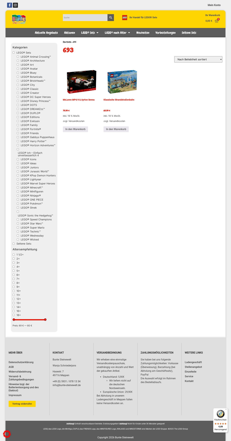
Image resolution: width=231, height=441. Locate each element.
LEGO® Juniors (30, 167)
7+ (18, 278)
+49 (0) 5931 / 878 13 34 (66, 381)
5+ (18, 270)
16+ (18, 311)
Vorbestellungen (166, 33)
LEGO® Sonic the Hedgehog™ (35, 215)
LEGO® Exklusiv (30, 121)
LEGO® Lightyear (31, 179)
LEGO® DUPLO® (30, 113)
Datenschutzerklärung (21, 362)
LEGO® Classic (29, 88)
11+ (18, 295)
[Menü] (226, 410)
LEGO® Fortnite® (31, 129)
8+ (18, 282)
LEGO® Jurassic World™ (35, 171)
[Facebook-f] (9, 5)
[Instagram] (15, 5)
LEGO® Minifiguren (32, 191)
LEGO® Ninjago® (31, 195)
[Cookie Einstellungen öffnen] (7, 436)
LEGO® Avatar (29, 68)
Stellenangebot (193, 366)
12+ (18, 298)
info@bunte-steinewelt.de (67, 385)
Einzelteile (190, 371)
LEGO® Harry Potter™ (33, 141)
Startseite (67, 42)
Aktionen (69, 33)
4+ (18, 266)
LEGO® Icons (28, 159)
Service (189, 376)
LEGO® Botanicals (31, 76)
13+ (18, 303)
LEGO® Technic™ (31, 231)
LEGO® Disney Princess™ (35, 101)
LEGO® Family (29, 125)
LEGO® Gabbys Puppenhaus (37, 137)
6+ (18, 274)
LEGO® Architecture (33, 60)
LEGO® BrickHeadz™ (33, 80)
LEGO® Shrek (29, 207)
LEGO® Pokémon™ (32, 203)
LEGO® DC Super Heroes (36, 96)
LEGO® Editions (30, 117)
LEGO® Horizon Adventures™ (38, 145)
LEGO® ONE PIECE (32, 199)
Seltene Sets (189, 33)
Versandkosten (76, 121)
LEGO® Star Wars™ (32, 223)
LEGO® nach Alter (115, 33)
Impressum (15, 395)
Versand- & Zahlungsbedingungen (21, 378)
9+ (18, 286)
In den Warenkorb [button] (75, 129)
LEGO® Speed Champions (36, 219)
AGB (11, 366)
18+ (18, 315)
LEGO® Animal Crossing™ (36, 56)
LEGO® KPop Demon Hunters (38, 175)
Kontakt (189, 381)
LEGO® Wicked (30, 239)
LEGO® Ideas (28, 163)
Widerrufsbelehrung (20, 371)
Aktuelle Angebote (46, 33)
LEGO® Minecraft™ (32, 187)
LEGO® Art (27, 64)
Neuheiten (142, 33)
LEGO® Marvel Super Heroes (38, 183)
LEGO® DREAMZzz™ (33, 109)
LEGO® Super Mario (32, 227)
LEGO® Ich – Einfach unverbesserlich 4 (30, 154)
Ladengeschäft (193, 362)
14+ (18, 307)
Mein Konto (214, 5)
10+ (18, 290)
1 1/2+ (20, 254)
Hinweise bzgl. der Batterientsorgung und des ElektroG (24, 387)
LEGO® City (28, 84)
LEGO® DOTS (29, 104)
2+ (18, 258)
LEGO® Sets (88, 33)
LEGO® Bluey (28, 72)
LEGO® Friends (30, 133)
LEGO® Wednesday (32, 235)
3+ (18, 262)
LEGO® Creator (30, 92)
